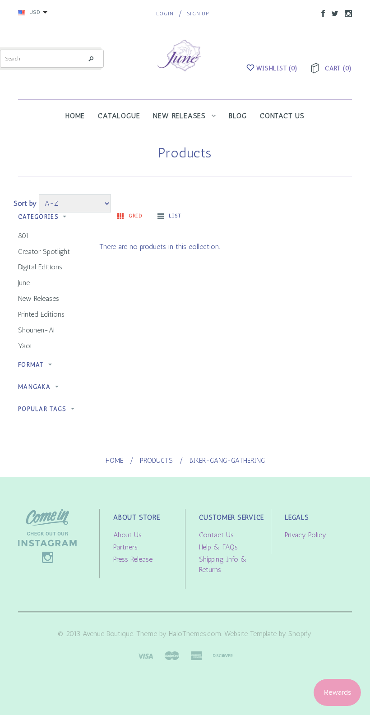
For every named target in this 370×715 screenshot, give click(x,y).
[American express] (196, 655)
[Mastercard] (172, 655)
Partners (125, 547)
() (277, 68)
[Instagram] (47, 535)
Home (114, 461)
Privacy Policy (305, 534)
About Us (127, 534)
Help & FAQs (218, 547)
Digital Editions (40, 267)
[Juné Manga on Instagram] (346, 13)
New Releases (38, 298)
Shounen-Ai (36, 330)
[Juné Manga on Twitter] (332, 13)
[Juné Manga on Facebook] (321, 13)
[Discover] (223, 655)
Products (156, 461)
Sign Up (198, 14)
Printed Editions (41, 314)
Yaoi (25, 345)
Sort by (25, 203)
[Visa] (145, 655)
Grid (136, 216)
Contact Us (216, 534)
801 (23, 235)
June (24, 282)
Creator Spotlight (44, 251)
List (175, 216)
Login (165, 14)
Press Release (133, 559)
